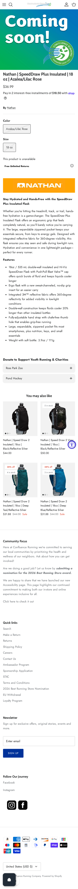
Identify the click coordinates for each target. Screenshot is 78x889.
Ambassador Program (16, 665)
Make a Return (11, 635)
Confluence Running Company (26, 876)
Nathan (11, 108)
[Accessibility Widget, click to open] (72, 444)
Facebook (9, 782)
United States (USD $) (19, 866)
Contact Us (9, 659)
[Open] (9, 879)
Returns (7, 641)
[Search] (12, 4)
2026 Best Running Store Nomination (26, 689)
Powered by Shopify (52, 876)
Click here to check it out (18, 601)
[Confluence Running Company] (39, 4)
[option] (39, 39)
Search (7, 629)
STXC (6, 677)
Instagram (9, 790)
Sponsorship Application (18, 671)
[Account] (65, 4)
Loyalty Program (12, 701)
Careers (7, 653)
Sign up (13, 753)
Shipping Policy (12, 647)
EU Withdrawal (12, 695)
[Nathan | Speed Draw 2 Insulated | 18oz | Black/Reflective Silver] (20, 418)
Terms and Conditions (16, 683)
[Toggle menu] (4, 4)
